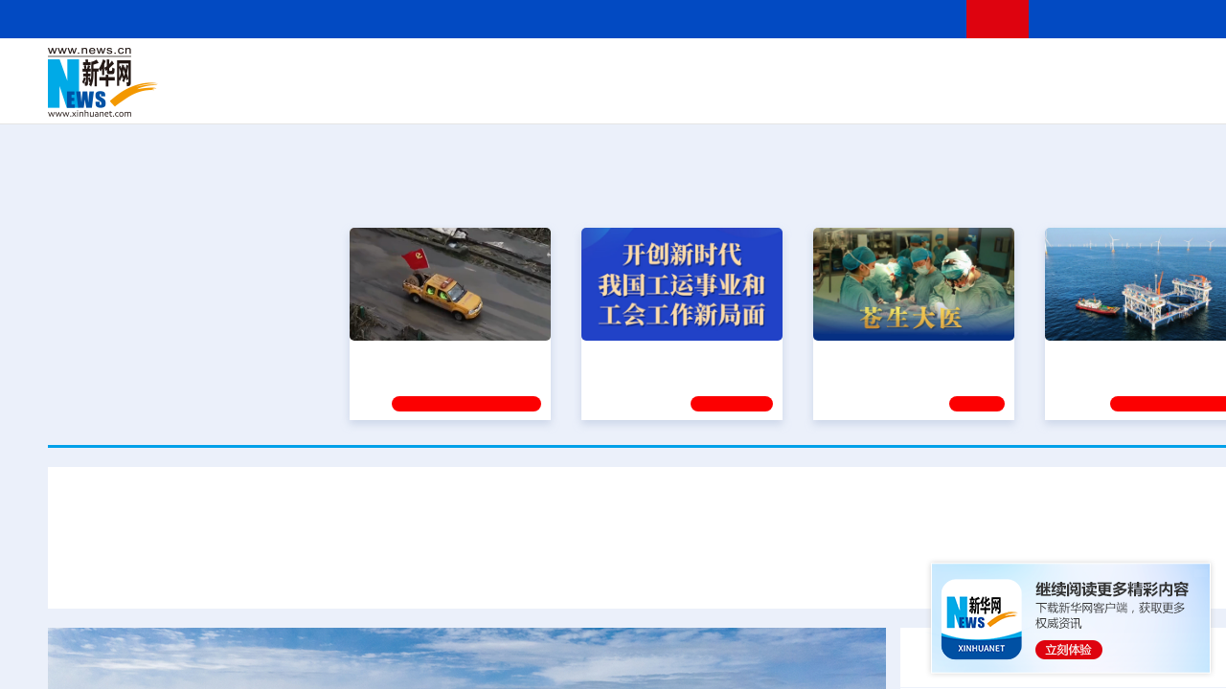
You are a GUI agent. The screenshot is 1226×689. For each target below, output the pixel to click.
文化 (929, 68)
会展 (872, 95)
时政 (421, 68)
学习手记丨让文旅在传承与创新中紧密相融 (661, 515)
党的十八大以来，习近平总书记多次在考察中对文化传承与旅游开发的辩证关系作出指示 (375, 572)
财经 (518, 68)
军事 (1026, 68)
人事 (454, 68)
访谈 (1059, 68)
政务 (1156, 68)
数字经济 (529, 95)
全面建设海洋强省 (1108, 357)
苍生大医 (849, 357)
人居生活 (426, 95)
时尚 (966, 95)
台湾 (615, 68)
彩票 (903, 95)
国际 (485, 68)
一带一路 (1073, 95)
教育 (767, 68)
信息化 (477, 95)
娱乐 (934, 95)
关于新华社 (486, 19)
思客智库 (662, 68)
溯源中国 (734, 95)
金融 (319, 95)
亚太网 (1124, 95)
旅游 (810, 95)
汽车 (350, 95)
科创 (831, 68)
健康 (994, 68)
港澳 (583, 68)
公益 (1028, 95)
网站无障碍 (916, 19)
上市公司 (1175, 95)
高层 (388, 68)
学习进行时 (336, 68)
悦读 (997, 95)
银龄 (689, 95)
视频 (1091, 68)
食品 (381, 95)
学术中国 (587, 95)
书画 (961, 68)
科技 (799, 68)
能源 (841, 95)
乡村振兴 (644, 95)
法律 (1188, 68)
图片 (1123, 68)
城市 (778, 95)
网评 (550, 68)
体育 (896, 68)
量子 (864, 68)
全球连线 (721, 68)
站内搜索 (1161, 19)
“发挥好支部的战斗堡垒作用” (444, 357)
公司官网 (194, 82)
